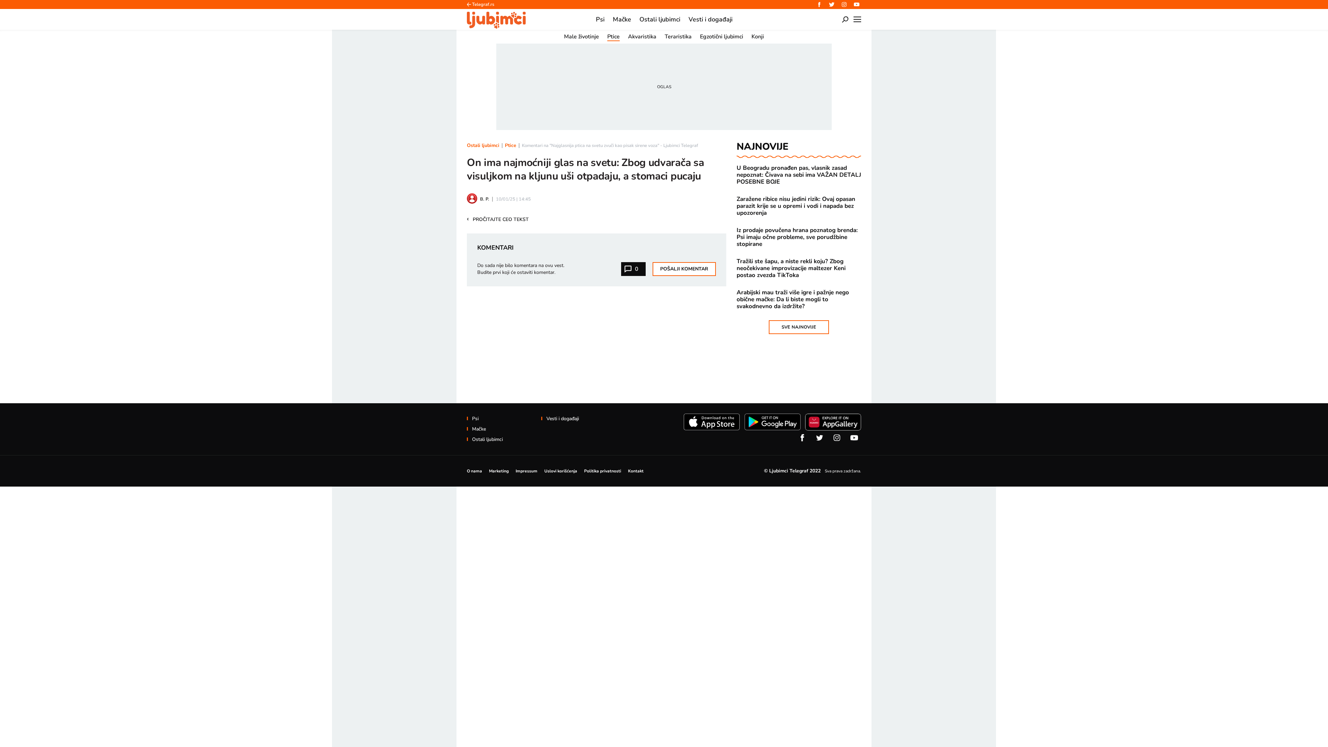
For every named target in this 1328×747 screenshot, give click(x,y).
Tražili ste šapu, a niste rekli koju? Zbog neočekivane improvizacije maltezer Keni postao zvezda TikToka (791, 268)
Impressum (526, 471)
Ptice (510, 145)
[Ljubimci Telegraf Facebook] (819, 4)
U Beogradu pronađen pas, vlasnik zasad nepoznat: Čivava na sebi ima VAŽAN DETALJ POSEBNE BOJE (799, 175)
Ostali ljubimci (483, 145)
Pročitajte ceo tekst (498, 219)
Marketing (499, 471)
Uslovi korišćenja (560, 471)
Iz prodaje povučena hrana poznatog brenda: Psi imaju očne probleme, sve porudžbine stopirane (797, 237)
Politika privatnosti (602, 471)
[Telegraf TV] (856, 4)
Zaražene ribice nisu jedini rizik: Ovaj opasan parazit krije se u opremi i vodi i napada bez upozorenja (796, 206)
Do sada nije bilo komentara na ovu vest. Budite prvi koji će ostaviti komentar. (520, 269)
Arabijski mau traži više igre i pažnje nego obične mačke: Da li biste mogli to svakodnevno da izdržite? (793, 299)
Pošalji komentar (684, 269)
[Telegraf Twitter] (831, 4)
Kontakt (636, 471)
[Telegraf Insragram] (844, 4)
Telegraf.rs (483, 4)
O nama (474, 471)
